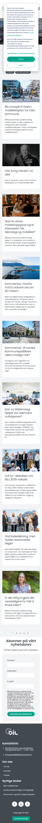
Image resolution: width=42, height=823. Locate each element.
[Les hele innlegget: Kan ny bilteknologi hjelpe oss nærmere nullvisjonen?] (21, 393)
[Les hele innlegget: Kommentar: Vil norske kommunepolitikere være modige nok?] (21, 332)
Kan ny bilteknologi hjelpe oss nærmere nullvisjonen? (18, 412)
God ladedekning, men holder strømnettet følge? (20, 539)
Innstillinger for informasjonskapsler (21, 53)
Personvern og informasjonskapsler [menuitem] (19, 794)
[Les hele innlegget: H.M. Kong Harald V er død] (21, 155)
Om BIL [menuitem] (6, 766)
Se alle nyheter (23, 72)
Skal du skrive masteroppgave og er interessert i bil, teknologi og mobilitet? (20, 226)
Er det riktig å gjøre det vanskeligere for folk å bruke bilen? (19, 601)
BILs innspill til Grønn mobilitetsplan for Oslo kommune (20, 110)
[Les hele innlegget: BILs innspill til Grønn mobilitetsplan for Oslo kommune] (21, 91)
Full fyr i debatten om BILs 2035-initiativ (19, 477)
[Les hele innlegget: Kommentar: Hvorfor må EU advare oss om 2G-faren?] (21, 268)
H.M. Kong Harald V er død (19, 172)
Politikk (10, 72)
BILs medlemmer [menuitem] (10, 786)
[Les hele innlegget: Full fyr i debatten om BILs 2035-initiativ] (21, 460)
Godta (21, 59)
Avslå (21, 65)
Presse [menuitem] (6, 775)
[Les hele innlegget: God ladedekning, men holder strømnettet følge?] (21, 520)
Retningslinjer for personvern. (23, 708)
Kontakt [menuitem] (7, 771)
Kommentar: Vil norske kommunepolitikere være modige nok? (20, 351)
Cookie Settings (21, 818)
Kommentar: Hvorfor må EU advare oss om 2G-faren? (19, 287)
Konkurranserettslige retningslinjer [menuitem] (18, 790)
